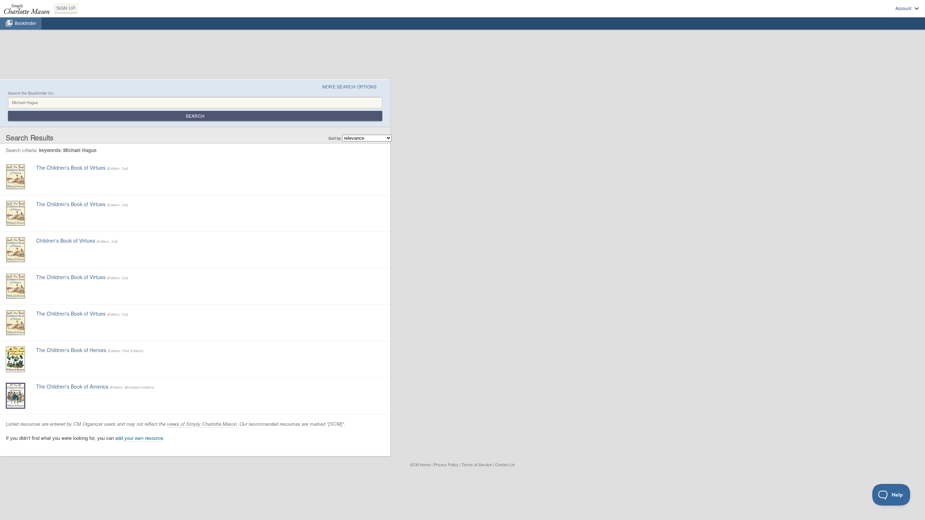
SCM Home (420, 464)
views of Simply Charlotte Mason (202, 423)
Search (195, 116)
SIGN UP (65, 8)
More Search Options (349, 86)
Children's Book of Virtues (65, 240)
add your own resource (139, 437)
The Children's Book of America (72, 386)
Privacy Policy (446, 464)
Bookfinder (25, 23)
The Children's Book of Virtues (71, 167)
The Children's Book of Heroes (71, 350)
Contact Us (505, 464)
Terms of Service (477, 464)
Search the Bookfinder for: (31, 93)
